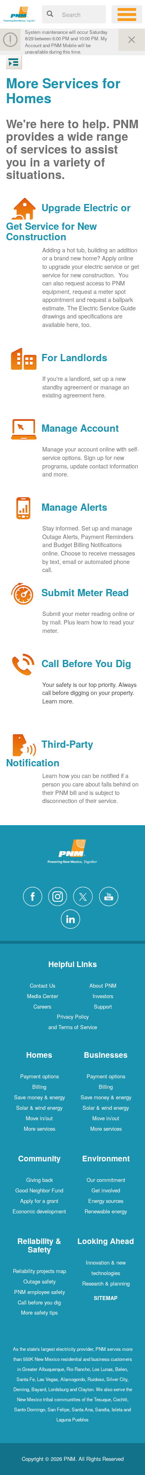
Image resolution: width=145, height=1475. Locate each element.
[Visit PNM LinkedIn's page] (72, 917)
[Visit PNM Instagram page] (59, 895)
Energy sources (105, 1201)
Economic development (39, 1211)
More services (39, 1128)
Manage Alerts (74, 507)
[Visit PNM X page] (85, 895)
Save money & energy (39, 1097)
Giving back (39, 1180)
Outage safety (39, 1281)
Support (103, 1006)
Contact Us (42, 985)
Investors (103, 996)
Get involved (105, 1190)
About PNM (102, 985)
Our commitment (106, 1180)
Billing (39, 1086)
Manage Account (80, 428)
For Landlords (74, 357)
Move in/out (39, 1118)
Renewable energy (106, 1211)
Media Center (42, 996)
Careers (42, 1006)
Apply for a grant (39, 1201)
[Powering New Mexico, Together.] (19, 13)
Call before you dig (39, 1302)
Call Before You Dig (86, 663)
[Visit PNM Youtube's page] (110, 895)
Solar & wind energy (39, 1107)
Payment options (39, 1076)
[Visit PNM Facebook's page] (34, 895)
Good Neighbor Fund (39, 1190)
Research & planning (106, 1283)
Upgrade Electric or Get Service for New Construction (68, 221)
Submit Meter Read (85, 592)
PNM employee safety (39, 1292)
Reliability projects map (39, 1271)
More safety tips (39, 1312)
